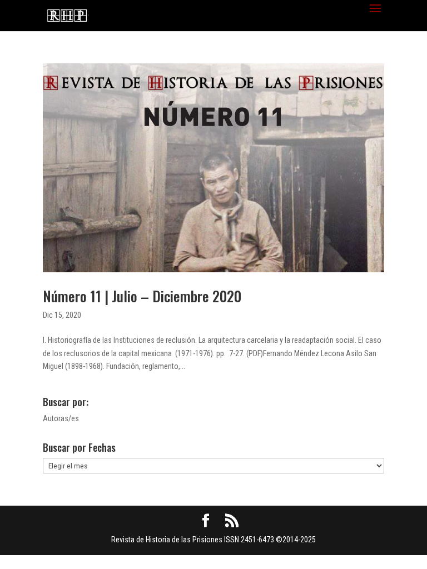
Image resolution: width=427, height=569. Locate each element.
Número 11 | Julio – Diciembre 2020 (142, 296)
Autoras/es (61, 418)
